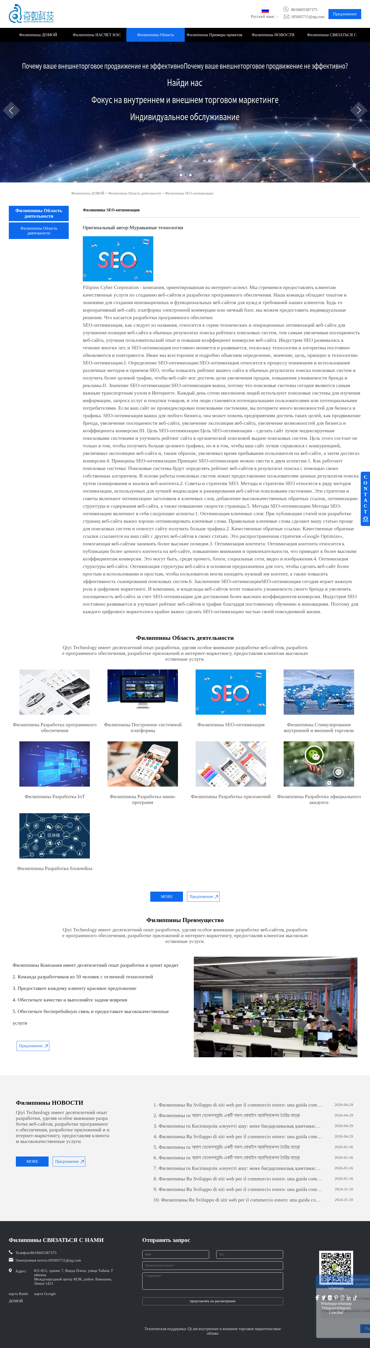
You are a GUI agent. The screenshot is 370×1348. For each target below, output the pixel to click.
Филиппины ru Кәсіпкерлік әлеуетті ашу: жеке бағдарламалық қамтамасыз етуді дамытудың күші (238, 1126)
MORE (167, 896)
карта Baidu (18, 1294)
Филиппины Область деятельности (155, 37)
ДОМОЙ (16, 1301)
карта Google (45, 1294)
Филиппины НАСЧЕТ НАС (97, 35)
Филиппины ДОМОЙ (38, 35)
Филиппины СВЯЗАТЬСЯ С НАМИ (332, 37)
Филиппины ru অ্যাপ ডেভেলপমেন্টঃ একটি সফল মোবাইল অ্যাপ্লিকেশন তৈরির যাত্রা (227, 1115)
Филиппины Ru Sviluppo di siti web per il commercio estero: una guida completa (238, 1105)
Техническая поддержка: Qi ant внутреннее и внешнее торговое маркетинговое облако (212, 1331)
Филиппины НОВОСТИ (273, 35)
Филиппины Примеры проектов (214, 35)
